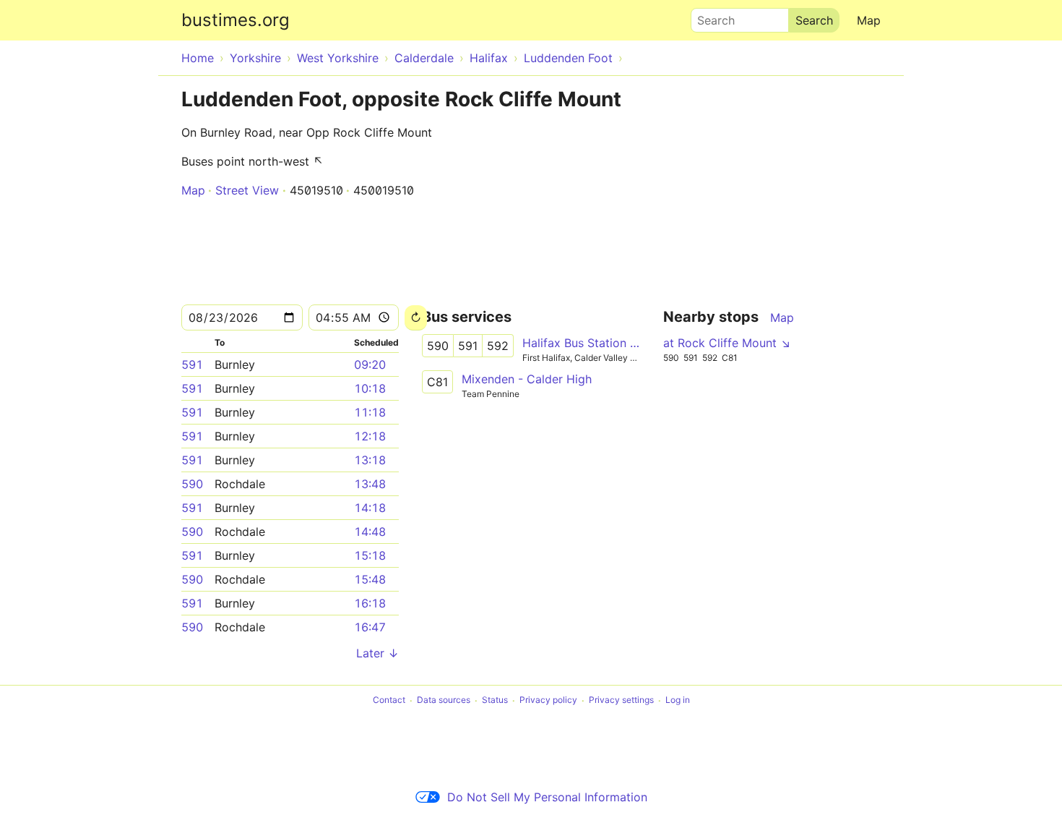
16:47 (370, 627)
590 (192, 484)
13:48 (370, 484)
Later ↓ (377, 653)
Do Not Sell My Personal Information (547, 797)
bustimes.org (235, 19)
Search (709, 16)
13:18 (370, 460)
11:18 (370, 412)
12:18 (370, 436)
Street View (247, 190)
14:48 (370, 531)
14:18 (370, 507)
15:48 (370, 579)
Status (495, 700)
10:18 (370, 388)
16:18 (370, 603)
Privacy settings (621, 700)
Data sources (443, 700)
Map (869, 20)
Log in (677, 700)
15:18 (370, 555)
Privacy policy (548, 700)
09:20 (370, 364)
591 (192, 364)
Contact (389, 700)
